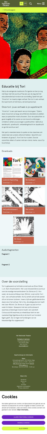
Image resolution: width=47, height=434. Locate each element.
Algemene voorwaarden (23, 386)
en (25, 3)
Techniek (23, 384)
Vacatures (23, 379)
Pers (23, 383)
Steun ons (23, 381)
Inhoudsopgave (9, 10)
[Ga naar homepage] (6, 3)
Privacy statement (23, 388)
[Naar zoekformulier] (30, 3)
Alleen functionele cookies (23, 417)
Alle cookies (23, 428)
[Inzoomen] (25, 205)
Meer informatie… (23, 410)
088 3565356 (23, 344)
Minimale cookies (23, 423)
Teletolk (32, 363)
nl (21, 3)
